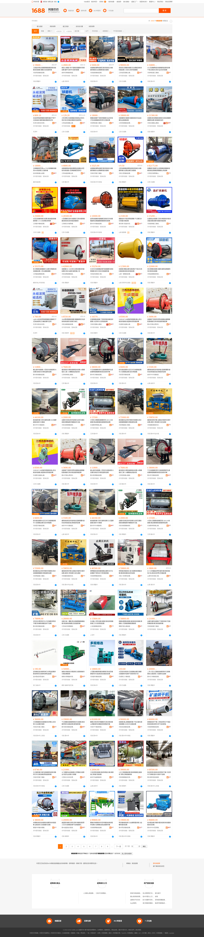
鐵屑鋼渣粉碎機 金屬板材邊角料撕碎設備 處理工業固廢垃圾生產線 (158, 421)
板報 (156, 896)
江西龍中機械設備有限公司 (39, 224)
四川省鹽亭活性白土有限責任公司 (153, 900)
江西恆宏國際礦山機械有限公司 (153, 173)
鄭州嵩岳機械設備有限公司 (68, 727)
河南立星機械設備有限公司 (125, 173)
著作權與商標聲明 (90, 930)
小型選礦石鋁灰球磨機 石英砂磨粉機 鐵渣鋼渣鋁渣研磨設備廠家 (73, 220)
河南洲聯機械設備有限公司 (68, 324)
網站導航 (138, 930)
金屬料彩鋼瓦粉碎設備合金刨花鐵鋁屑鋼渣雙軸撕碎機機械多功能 (73, 421)
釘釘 (153, 933)
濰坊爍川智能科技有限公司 (125, 224)
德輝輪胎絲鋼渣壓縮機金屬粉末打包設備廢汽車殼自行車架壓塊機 (101, 572)
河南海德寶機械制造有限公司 (68, 425)
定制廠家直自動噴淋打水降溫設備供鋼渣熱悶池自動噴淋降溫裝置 (44, 673)
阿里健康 (159, 933)
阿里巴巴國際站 (44, 933)
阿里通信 (130, 933)
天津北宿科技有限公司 (39, 123)
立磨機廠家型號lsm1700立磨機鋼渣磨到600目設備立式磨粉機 (44, 169)
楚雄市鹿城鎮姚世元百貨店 (138, 893)
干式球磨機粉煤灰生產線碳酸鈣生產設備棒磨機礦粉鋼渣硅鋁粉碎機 (101, 371)
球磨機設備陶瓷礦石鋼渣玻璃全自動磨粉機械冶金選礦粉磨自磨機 (101, 69)
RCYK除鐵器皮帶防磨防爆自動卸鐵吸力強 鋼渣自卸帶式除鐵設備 (158, 572)
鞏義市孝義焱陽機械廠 (39, 827)
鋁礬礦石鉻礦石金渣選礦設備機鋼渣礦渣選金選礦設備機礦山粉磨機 (158, 169)
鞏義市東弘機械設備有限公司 (125, 626)
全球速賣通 (65, 933)
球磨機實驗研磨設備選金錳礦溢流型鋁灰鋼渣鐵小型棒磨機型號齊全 (73, 169)
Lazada (171, 933)
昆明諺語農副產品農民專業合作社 (165, 900)
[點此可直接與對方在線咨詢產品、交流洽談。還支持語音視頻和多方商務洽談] (56, 82)
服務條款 (107, 930)
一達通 (166, 933)
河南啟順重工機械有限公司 (153, 224)
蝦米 (110, 933)
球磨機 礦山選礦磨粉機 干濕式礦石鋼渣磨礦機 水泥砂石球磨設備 (130, 723)
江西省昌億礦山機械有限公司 (125, 73)
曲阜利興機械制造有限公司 (68, 73)
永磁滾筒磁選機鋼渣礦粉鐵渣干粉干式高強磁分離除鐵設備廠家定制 (44, 119)
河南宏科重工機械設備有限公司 (39, 727)
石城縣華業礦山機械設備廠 (96, 425)
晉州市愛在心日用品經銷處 (151, 896)
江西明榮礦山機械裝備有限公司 (68, 375)
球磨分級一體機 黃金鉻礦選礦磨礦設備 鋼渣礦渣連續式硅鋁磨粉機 (73, 622)
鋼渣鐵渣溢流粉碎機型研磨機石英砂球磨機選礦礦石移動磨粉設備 (130, 421)
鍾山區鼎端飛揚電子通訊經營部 (140, 896)
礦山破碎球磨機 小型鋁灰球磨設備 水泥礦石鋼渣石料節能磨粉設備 (44, 371)
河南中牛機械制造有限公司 (96, 727)
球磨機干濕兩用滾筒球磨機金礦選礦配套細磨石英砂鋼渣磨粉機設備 (158, 320)
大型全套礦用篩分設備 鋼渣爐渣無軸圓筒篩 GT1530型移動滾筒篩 (44, 220)
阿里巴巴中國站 (56, 933)
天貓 (77, 933)
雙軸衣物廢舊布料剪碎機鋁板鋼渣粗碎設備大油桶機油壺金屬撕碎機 (101, 824)
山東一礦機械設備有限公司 (125, 274)
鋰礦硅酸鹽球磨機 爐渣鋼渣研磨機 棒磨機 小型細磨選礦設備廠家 (130, 622)
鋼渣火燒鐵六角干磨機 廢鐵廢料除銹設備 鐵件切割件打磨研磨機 (73, 69)
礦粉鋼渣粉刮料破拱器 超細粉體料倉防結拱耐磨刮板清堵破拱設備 (158, 371)
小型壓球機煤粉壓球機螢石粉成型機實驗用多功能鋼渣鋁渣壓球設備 (101, 673)
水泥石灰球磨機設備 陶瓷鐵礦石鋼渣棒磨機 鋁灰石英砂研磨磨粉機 (101, 270)
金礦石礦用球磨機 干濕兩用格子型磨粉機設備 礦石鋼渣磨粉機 (158, 622)
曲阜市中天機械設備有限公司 (153, 375)
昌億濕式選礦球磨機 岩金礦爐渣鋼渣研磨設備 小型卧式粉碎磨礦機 (130, 69)
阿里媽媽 (104, 933)
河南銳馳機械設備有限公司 (153, 727)
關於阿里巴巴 (123, 930)
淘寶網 (73, 933)
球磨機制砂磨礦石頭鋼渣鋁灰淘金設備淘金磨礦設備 (130, 119)
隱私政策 (114, 930)
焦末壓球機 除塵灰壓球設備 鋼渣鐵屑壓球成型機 (159, 824)
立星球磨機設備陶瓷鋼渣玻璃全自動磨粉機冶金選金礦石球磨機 (130, 169)
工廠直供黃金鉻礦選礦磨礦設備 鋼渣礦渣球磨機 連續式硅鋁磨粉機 (44, 69)
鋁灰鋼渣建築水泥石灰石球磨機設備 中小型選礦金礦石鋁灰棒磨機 (130, 371)
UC (140, 933)
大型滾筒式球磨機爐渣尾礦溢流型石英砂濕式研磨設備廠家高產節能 (73, 119)
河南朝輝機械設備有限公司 (96, 827)
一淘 (87, 933)
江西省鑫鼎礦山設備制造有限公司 (68, 173)
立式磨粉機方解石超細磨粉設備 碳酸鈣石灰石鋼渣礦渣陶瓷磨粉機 (44, 773)
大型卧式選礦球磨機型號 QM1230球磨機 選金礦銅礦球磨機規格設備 (101, 421)
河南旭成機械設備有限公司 (125, 727)
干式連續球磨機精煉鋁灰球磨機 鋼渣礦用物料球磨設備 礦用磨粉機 (73, 723)
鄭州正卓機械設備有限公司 (153, 676)
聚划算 (83, 933)
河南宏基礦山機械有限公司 (153, 123)
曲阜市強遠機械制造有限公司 (96, 777)
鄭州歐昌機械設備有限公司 (39, 626)
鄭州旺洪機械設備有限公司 (96, 375)
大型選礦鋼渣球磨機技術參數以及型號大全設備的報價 (44, 723)
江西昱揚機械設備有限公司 (125, 123)
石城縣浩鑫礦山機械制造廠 (125, 324)
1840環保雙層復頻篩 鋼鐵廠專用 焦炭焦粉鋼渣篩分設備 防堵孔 (73, 320)
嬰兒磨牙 (158, 893)
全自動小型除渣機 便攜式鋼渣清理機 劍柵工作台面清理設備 (101, 622)
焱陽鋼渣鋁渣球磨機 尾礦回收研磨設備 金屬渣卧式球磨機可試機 (44, 824)
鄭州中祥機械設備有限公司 (96, 224)
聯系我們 (131, 930)
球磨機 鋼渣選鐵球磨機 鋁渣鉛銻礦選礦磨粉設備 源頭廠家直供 (159, 119)
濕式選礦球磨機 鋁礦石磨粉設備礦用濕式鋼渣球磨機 (158, 270)
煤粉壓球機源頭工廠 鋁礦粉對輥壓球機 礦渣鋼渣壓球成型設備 (130, 572)
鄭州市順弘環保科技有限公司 (153, 324)
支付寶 (144, 933)
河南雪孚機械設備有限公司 (125, 375)
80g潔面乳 (133, 903)
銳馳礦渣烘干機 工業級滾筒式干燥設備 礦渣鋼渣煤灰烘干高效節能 (158, 723)
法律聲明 (100, 930)
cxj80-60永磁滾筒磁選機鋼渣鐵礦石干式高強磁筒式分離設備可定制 (44, 320)
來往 (149, 933)
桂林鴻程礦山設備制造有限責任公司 (39, 173)
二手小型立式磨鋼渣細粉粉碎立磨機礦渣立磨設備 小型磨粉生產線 (158, 673)
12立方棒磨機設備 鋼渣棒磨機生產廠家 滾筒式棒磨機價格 (130, 773)
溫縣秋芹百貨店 (135, 900)
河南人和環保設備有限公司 (125, 576)
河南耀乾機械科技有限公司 (153, 425)
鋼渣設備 (135, 863)
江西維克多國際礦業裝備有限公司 (68, 224)
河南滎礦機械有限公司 (125, 777)
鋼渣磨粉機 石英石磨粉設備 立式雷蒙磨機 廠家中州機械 (44, 421)
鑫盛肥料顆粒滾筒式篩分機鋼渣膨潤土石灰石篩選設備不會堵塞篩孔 (73, 824)
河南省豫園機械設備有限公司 (68, 274)
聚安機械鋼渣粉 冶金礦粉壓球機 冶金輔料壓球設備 (130, 824)
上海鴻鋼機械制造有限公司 (96, 626)
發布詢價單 (156, 863)
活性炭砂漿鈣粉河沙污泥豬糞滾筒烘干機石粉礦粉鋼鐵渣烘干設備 (44, 622)
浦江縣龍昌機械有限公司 (150, 903)
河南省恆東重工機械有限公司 (96, 274)
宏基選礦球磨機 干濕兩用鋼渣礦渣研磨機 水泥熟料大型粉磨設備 (101, 320)
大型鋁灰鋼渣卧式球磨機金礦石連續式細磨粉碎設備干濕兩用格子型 (130, 673)
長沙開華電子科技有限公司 (151, 893)
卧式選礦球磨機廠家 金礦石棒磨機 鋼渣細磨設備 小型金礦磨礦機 (44, 270)
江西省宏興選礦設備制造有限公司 (68, 626)
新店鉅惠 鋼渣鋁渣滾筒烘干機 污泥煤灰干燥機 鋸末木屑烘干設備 (159, 773)
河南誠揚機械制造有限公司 (153, 274)
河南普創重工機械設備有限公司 (153, 626)
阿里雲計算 (116, 933)
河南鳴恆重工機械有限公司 (153, 73)
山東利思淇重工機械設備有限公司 (153, 576)
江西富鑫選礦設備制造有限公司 (39, 274)
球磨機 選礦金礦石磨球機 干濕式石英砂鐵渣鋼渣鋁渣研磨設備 (130, 270)
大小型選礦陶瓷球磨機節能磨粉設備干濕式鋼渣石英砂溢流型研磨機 (158, 69)
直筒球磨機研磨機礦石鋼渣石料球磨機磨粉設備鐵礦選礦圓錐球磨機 (101, 220)
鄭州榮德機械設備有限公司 (39, 375)
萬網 (135, 933)
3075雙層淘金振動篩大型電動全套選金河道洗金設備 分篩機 (73, 773)
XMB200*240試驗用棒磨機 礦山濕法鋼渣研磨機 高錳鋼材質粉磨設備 (130, 320)
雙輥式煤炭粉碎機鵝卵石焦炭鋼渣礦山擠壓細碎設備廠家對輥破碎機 (101, 723)
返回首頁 (117, 853)
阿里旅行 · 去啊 (95, 933)
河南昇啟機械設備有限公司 (39, 73)
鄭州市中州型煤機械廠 (153, 827)
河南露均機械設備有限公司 (96, 676)
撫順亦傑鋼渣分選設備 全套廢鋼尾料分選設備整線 (73, 673)
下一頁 (118, 846)
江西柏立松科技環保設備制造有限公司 (68, 777)
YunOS (123, 933)
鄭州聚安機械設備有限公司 (125, 827)
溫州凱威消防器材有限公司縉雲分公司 (39, 676)
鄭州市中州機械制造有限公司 (39, 425)
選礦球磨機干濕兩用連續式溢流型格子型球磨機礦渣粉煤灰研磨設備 (101, 119)
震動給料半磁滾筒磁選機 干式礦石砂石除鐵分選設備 (130, 220)
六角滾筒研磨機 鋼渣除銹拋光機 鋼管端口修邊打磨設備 (102, 773)
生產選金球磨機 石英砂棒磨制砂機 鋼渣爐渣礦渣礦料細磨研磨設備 (159, 220)
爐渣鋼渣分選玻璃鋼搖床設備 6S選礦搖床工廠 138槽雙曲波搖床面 (73, 371)
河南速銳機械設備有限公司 (96, 73)
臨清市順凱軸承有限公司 (163, 903)
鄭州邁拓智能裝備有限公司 (153, 777)
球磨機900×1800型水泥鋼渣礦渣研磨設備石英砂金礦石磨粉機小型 (73, 270)
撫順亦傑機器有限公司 (68, 676)
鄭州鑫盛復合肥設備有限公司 (68, 827)
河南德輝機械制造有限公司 (96, 576)
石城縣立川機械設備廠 (125, 676)
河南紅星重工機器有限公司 (96, 173)
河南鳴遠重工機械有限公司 (125, 425)
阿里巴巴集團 (34, 933)
